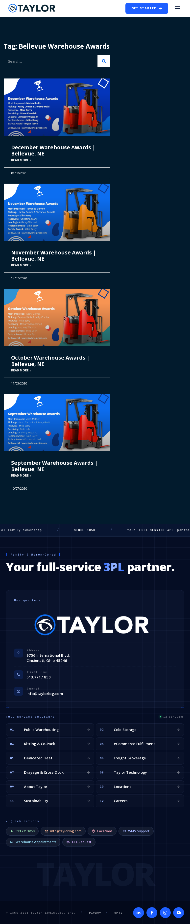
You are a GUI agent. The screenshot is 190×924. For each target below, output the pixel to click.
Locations (104, 831)
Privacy (94, 912)
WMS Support (138, 831)
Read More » (21, 160)
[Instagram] (165, 912)
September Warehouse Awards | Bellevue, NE (54, 465)
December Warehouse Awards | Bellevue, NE (53, 150)
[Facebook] (151, 912)
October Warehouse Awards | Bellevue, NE (50, 360)
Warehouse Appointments (36, 842)
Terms (117, 912)
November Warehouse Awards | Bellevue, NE (53, 255)
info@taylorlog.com (44, 693)
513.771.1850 (38, 676)
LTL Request (81, 842)
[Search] (104, 61)
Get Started (144, 8)
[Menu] (177, 8)
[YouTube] (178, 912)
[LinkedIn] (138, 912)
